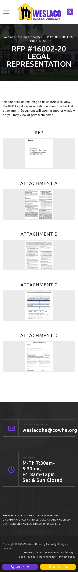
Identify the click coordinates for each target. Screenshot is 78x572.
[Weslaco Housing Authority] (39, 12)
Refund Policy (47, 556)
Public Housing (27, 556)
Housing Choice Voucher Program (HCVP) (48, 552)
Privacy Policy (67, 556)
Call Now (22, 566)
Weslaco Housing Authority (40, 544)
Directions (60, 566)
